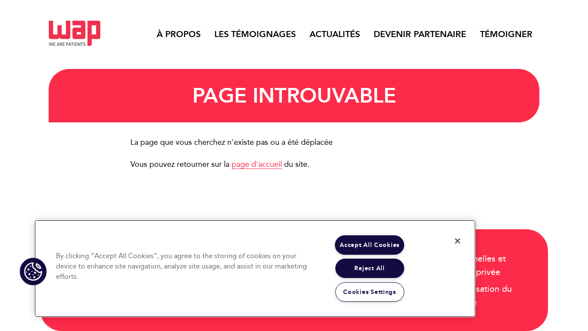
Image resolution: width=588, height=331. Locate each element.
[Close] (457, 240)
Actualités (334, 34)
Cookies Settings (369, 292)
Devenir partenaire (420, 34)
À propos (179, 34)
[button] (33, 271)
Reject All (369, 268)
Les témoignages (255, 34)
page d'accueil (257, 164)
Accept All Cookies (369, 245)
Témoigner (506, 34)
